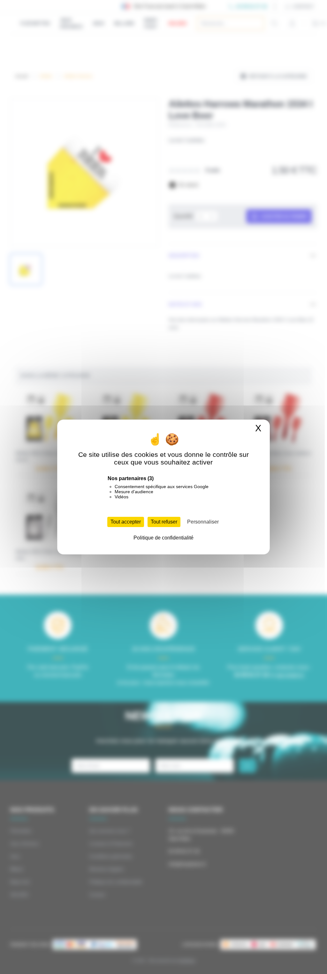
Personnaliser (203, 521)
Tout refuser (164, 521)
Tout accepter (125, 521)
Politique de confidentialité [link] (163, 537)
